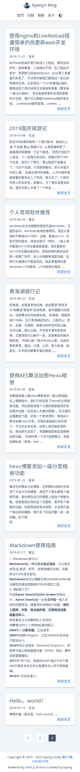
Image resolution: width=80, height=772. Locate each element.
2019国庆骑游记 (28, 128)
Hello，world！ (27, 700)
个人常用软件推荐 (29, 212)
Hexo (42, 767)
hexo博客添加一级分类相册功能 (38, 469)
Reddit (55, 635)
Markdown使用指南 (32, 545)
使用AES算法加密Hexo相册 (38, 379)
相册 (41, 15)
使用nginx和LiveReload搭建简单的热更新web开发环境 (39, 42)
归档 (30, 15)
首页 (20, 15)
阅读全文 (64, 108)
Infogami (31, 635)
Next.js (30, 767)
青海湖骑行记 (24, 291)
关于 (51, 15)
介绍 (54, 605)
